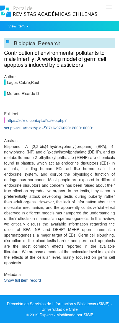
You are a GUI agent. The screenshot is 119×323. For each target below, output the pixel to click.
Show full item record (22, 280)
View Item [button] (17, 26)
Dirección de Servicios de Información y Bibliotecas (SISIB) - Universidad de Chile (59, 306)
